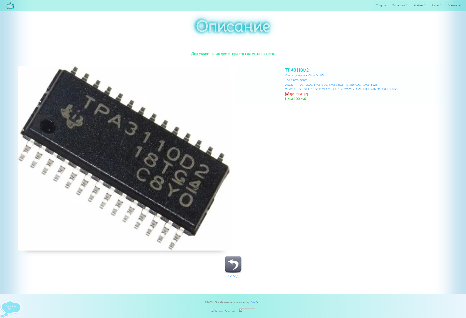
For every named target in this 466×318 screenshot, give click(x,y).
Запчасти (398, 5)
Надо (435, 5)
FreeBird (255, 302)
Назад (233, 276)
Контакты (454, 5)
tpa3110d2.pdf (298, 94)
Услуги (381, 5)
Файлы (418, 5)
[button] (34, 158)
